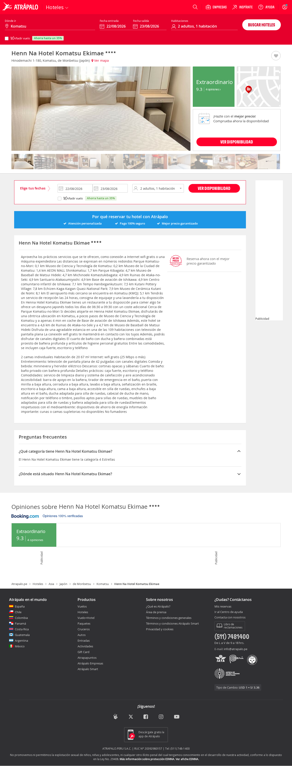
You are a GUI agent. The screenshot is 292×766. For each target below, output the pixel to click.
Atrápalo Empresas (90, 663)
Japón (63, 584)
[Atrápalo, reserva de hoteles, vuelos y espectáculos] (21, 7)
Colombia (21, 618)
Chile (18, 612)
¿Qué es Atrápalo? (158, 606)
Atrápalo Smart (88, 669)
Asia (51, 584)
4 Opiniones (213, 89)
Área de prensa (156, 612)
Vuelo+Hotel (86, 618)
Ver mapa (101, 60)
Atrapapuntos (87, 658)
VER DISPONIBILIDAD (236, 142)
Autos (82, 635)
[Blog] (115, 716)
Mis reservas (222, 606)
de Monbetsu (82, 584)
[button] (276, 56)
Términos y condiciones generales (168, 618)
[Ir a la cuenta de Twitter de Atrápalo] (130, 717)
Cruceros (84, 629)
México (20, 646)
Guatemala (22, 635)
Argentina (21, 640)
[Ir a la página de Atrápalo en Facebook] (146, 717)
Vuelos (82, 606)
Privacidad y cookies (159, 629)
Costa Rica (22, 629)
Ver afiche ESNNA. (187, 759)
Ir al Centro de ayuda (228, 612)
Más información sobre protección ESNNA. (147, 759)
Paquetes (84, 623)
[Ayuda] (266, 7)
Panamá (20, 623)
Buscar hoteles (261, 25)
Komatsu (102, 584)
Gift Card (83, 652)
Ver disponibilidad (214, 188)
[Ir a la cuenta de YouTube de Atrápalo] (176, 717)
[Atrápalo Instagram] (161, 717)
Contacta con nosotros (229, 617)
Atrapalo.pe (19, 584)
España (20, 606)
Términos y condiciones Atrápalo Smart (172, 623)
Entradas (84, 640)
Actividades (85, 646)
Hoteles (38, 584)
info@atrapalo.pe (235, 649)
